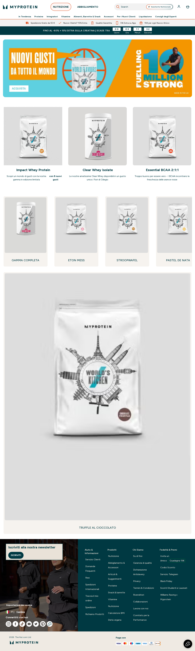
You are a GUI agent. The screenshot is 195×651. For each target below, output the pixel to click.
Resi (87, 577)
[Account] (179, 7)
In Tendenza (25, 17)
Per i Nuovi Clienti (126, 17)
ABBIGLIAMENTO (87, 6)
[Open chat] (50, 624)
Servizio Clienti (92, 559)
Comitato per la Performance (141, 617)
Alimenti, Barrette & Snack (87, 17)
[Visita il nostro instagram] (8, 624)
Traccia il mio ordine (91, 598)
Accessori (109, 17)
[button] (188, 644)
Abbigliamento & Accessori (116, 565)
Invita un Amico (172, 558)
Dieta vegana (114, 620)
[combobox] (144, 6)
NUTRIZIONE (61, 6)
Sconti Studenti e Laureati (173, 588)
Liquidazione (145, 17)
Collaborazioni (140, 601)
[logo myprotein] (20, 7)
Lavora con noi (140, 608)
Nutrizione (113, 556)
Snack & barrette (116, 592)
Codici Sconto (167, 567)
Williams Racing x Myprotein (168, 597)
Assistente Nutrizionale (161, 7)
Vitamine (65, 17)
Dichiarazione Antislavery (140, 572)
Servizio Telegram (169, 574)
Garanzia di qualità (142, 563)
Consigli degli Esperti (166, 17)
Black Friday (166, 581)
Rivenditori (138, 595)
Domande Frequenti (90, 568)
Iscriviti (16, 555)
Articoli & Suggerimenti (114, 576)
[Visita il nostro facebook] (15, 624)
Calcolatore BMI (116, 613)
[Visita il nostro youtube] (29, 624)
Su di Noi (137, 556)
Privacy (136, 581)
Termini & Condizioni (143, 588)
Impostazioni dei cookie (19, 605)
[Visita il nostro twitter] (36, 624)
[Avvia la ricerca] (118, 6)
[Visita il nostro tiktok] (22, 624)
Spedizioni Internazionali (92, 586)
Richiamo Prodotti (94, 614)
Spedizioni (90, 607)
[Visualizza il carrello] (187, 7)
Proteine (38, 17)
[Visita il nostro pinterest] (43, 624)
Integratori (52, 17)
